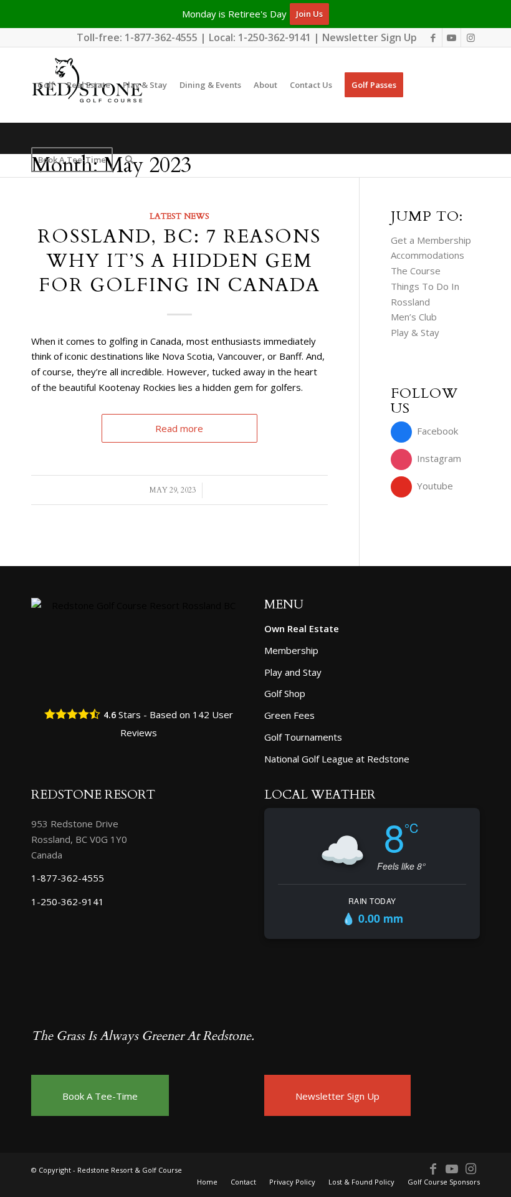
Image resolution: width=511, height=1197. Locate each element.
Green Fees (289, 715)
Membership (291, 650)
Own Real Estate (301, 628)
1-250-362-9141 (274, 37)
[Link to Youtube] (451, 37)
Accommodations (427, 255)
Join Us (309, 13)
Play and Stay (293, 672)
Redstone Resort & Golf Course (129, 1170)
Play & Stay (415, 332)
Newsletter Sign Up (369, 37)
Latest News (179, 216)
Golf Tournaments (303, 737)
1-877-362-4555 (161, 37)
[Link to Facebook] (433, 37)
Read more (179, 428)
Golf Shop (284, 693)
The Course (416, 270)
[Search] (129, 159)
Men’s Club (414, 316)
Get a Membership (431, 240)
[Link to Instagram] (470, 37)
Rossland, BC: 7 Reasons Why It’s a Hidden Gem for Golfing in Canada (179, 261)
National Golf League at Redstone (336, 758)
